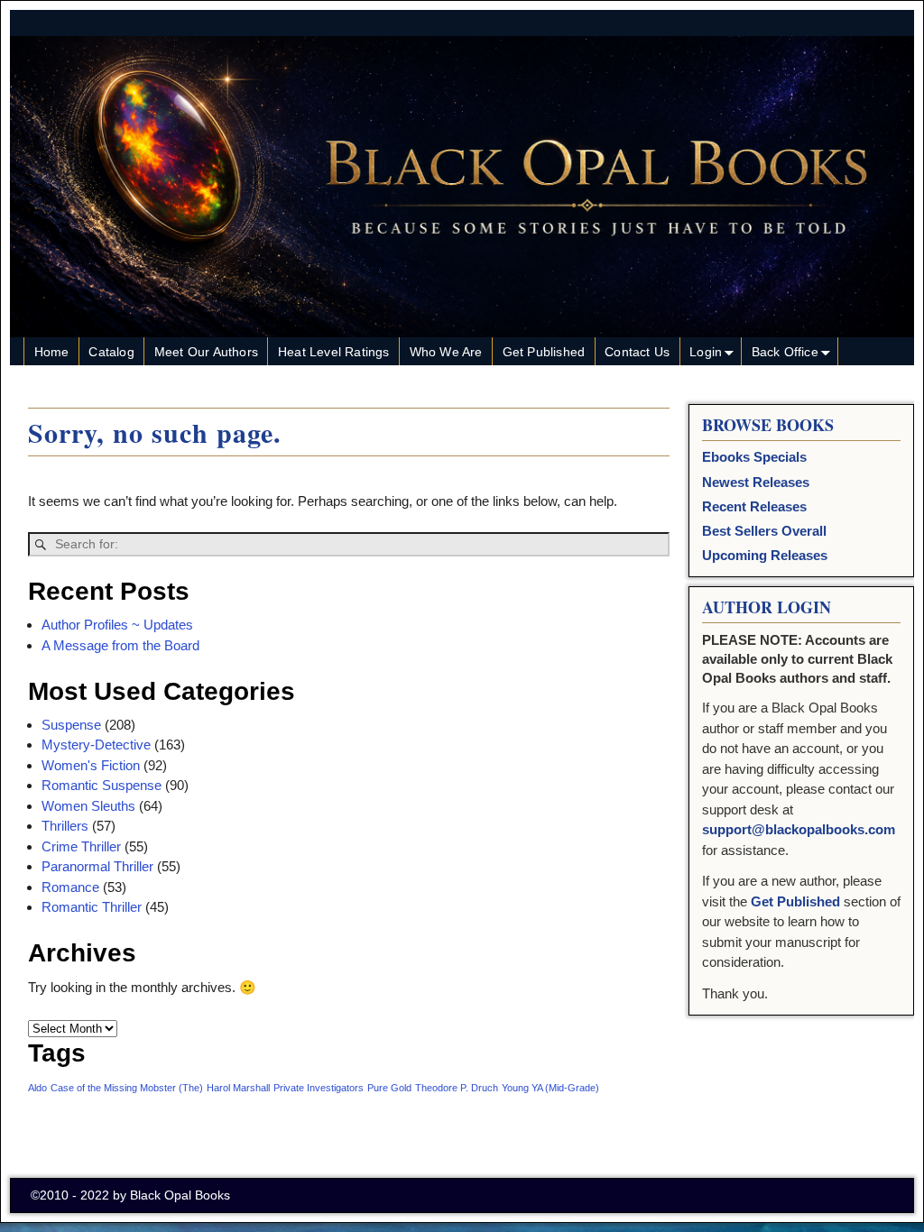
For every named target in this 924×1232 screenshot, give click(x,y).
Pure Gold (389, 1087)
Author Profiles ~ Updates (117, 624)
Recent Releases (754, 506)
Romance (70, 887)
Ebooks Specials (754, 456)
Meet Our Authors (206, 352)
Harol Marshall (238, 1087)
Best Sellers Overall (764, 530)
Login (705, 352)
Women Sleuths (88, 806)
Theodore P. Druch (456, 1087)
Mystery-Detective (96, 744)
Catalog (111, 352)
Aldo (37, 1087)
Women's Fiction (91, 765)
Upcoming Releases (764, 555)
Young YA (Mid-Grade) (550, 1087)
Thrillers (65, 825)
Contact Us (637, 352)
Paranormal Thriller (97, 866)
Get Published (544, 352)
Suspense (71, 724)
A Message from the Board (120, 645)
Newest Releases (755, 482)
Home (51, 352)
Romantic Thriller (92, 907)
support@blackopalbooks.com (798, 829)
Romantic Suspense (102, 785)
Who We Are (446, 352)
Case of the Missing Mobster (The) (127, 1087)
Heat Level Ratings (334, 352)
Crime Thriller (81, 846)
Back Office (785, 352)
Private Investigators (318, 1087)
